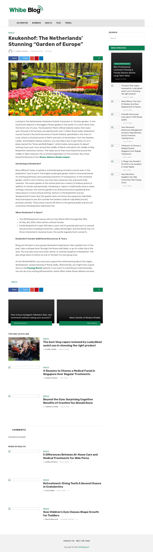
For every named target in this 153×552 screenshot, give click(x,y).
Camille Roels (22, 51)
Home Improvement (122, 64)
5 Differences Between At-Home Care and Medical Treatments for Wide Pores (70, 456)
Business (36, 23)
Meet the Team (83, 541)
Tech (58, 23)
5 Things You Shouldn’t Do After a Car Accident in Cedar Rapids (131, 164)
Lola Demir (50, 490)
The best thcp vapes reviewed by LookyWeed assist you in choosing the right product (72, 344)
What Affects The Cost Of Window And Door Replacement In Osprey (131, 104)
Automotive (22, 23)
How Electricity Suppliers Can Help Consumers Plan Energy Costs (131, 178)
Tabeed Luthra (51, 407)
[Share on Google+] (32, 58)
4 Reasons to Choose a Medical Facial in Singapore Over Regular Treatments (69, 372)
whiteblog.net (83, 547)
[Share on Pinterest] (37, 58)
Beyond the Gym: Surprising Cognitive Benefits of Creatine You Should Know (68, 401)
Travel (68, 23)
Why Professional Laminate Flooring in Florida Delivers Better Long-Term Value (124, 71)
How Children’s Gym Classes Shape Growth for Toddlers (71, 513)
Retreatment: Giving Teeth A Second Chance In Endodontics (72, 485)
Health (48, 23)
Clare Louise (50, 349)
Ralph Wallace (51, 519)
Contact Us (68, 541)
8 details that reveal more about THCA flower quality (131, 117)
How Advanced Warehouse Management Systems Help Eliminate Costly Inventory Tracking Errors (131, 132)
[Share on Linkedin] (41, 58)
